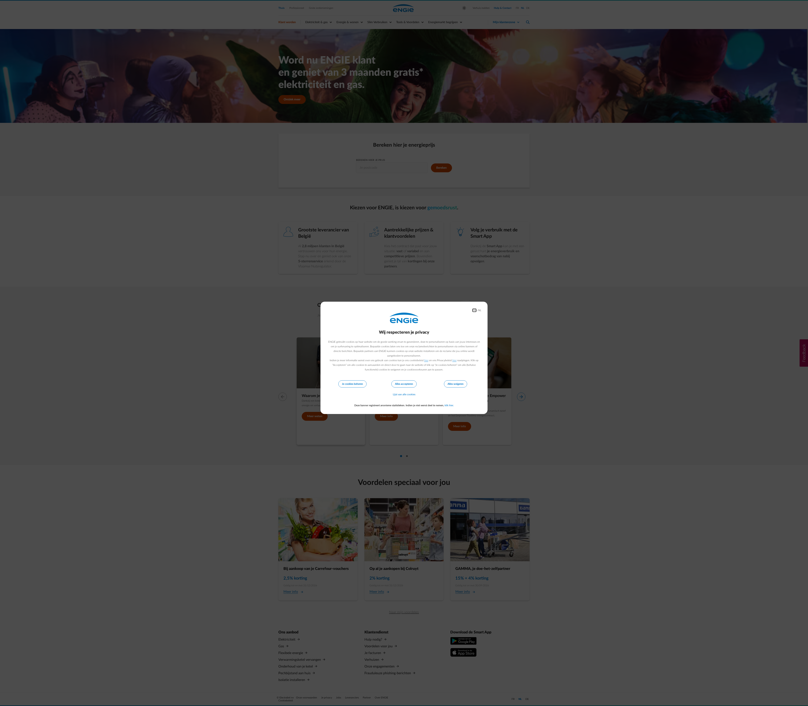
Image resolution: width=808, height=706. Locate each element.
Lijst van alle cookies (404, 394)
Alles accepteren (404, 384)
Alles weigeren (456, 384)
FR (474, 310)
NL (479, 310)
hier (426, 360)
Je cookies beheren (352, 384)
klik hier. (449, 405)
